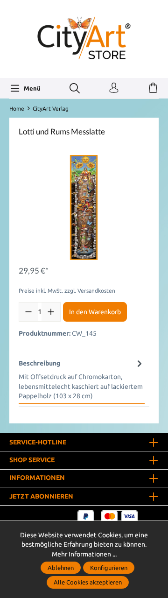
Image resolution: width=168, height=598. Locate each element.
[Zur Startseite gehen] (84, 37)
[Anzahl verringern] (28, 312)
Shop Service (32, 460)
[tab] (82, 379)
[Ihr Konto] (114, 88)
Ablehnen (61, 567)
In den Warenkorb (95, 312)
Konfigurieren (108, 567)
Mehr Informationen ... (84, 554)
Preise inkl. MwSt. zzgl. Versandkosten (67, 291)
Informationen (37, 478)
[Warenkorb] (153, 88)
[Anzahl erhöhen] (51, 312)
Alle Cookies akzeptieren (88, 582)
